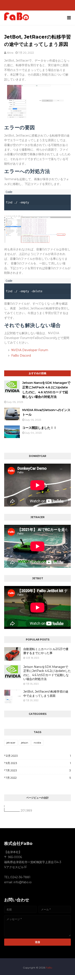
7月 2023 (38, 770)
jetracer (10, 742)
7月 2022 (38, 777)
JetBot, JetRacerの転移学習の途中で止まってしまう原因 (45, 694)
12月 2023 (38, 755)
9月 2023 (38, 763)
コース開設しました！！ (39, 428)
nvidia (37, 742)
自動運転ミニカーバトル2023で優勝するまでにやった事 (45, 651)
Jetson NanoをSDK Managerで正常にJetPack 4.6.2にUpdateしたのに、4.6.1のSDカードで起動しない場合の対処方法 (47, 673)
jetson (24, 742)
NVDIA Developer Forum (29, 350)
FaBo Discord (21, 355)
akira (10, 52)
